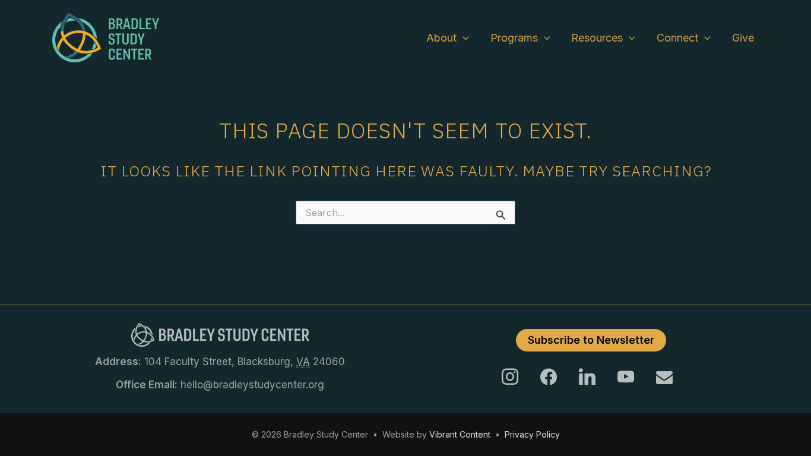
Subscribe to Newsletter (591, 340)
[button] (463, 38)
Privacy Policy (532, 434)
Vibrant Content (459, 434)
